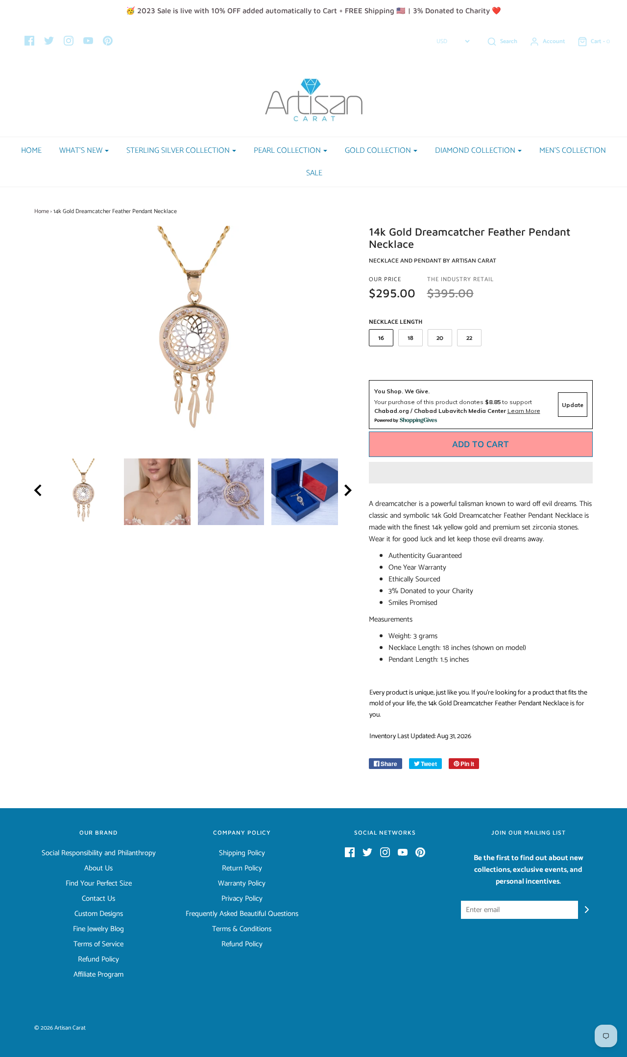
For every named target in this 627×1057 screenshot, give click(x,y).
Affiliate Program (98, 975)
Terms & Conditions (241, 929)
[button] (481, 472)
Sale (314, 173)
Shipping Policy (242, 853)
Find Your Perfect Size (99, 883)
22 (469, 338)
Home (31, 150)
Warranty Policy (241, 883)
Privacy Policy (242, 899)
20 (439, 338)
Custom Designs (98, 914)
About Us (98, 868)
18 (410, 338)
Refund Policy (98, 959)
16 (381, 338)
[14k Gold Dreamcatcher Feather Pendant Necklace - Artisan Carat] (84, 491)
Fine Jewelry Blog (98, 929)
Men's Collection (572, 150)
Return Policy (242, 868)
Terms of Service (98, 944)
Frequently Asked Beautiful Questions (242, 914)
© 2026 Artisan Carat (60, 1028)
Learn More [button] (523, 410)
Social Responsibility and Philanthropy (99, 853)
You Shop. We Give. (402, 391)
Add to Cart (480, 444)
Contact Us (98, 899)
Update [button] (572, 404)
